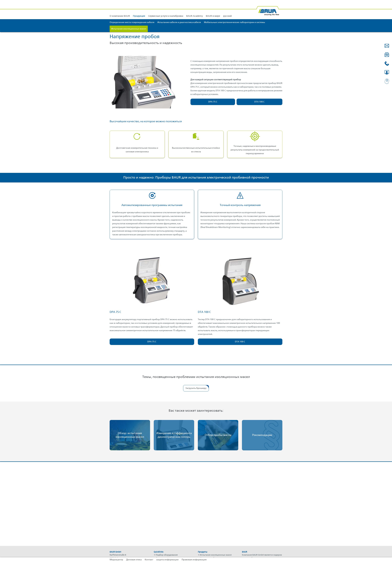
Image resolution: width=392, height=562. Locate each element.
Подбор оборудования (167, 555)
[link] (139, 9)
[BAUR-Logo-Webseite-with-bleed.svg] (267, 9)
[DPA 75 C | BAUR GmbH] (152, 281)
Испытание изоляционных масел (216, 555)
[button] (386, 45)
